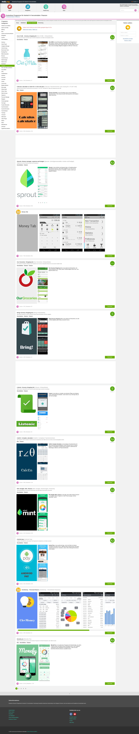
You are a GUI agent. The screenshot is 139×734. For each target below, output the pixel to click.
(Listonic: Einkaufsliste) (41, 387)
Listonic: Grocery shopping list (25, 387)
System (3, 37)
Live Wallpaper (12, 715)
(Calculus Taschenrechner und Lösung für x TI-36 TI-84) (60, 86)
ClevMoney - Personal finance (41, 590)
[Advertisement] (7, 154)
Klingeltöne (11, 713)
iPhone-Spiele (11, 712)
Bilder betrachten (5, 53)
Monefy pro (20, 639)
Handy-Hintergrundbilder (14, 717)
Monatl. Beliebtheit (32, 22)
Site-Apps (3, 103)
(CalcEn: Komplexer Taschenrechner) (44, 438)
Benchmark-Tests (5, 50)
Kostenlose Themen (13, 719)
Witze (2, 122)
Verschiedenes (4, 39)
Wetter (2, 120)
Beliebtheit (23, 22)
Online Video (4, 91)
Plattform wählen (127, 40)
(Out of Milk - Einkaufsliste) (44, 36)
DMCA (35, 731)
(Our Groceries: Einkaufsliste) (42, 262)
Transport (3, 114)
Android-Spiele (12, 710)
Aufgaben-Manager (5, 46)
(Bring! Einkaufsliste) (39, 312)
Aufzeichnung (4, 48)
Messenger (3, 87)
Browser (3, 55)
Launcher (3, 79)
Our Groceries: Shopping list (25, 262)
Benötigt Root (4, 52)
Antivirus (3, 42)
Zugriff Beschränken (5, 128)
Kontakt (71, 720)
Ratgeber (3, 99)
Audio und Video (4, 27)
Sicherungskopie (4, 101)
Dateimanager (4, 59)
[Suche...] (136, 10)
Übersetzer (3, 116)
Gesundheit (3, 69)
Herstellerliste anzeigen (128, 38)
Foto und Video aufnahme (6, 67)
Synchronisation (4, 106)
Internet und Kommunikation (7, 33)
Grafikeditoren (4, 73)
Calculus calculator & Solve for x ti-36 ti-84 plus (30, 86)
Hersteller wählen (73, 717)
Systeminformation (5, 108)
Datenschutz (4, 61)
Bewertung (40, 22)
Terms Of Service (30, 731)
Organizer (3, 95)
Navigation (3, 35)
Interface (3, 75)
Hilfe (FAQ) (72, 722)
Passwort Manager (5, 97)
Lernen (2, 81)
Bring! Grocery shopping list (25, 312)
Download (3, 63)
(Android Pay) (28, 539)
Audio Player (4, 44)
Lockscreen (3, 83)
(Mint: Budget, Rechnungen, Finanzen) (43, 488)
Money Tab (25, 212)
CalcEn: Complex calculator (25, 438)
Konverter (3, 77)
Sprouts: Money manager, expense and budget (30, 161)
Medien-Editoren (4, 85)
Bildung (3, 29)
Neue (17, 22)
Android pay (20, 539)
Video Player (4, 118)
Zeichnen (3, 126)
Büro (2, 31)
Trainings (3, 112)
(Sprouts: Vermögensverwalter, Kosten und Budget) (59, 161)
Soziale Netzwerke (5, 104)
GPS (2, 71)
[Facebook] (71, 715)
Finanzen (3, 65)
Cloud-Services (4, 57)
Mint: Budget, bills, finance (24, 488)
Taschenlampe (4, 110)
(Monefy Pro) (27, 639)
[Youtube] (75, 715)
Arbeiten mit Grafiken (5, 25)
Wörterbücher (4, 124)
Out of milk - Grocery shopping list (26, 36)
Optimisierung (4, 93)
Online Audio (4, 89)
